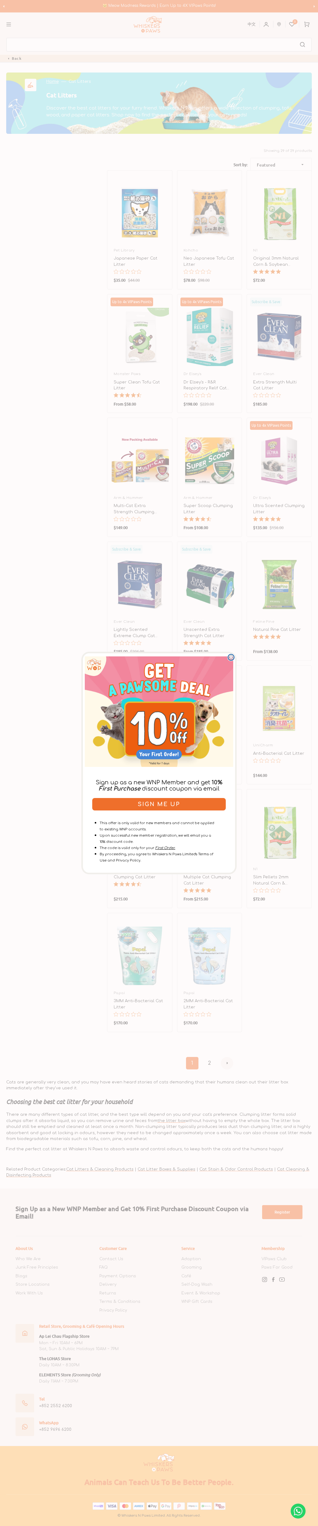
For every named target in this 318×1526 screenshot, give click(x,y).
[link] (159, 711)
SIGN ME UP (159, 804)
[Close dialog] (231, 657)
